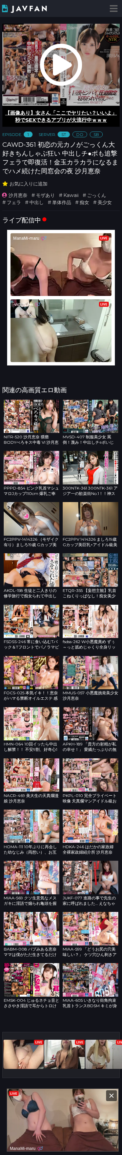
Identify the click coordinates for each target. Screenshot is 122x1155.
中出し (36, 202)
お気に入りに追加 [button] (28, 184)
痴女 (84, 202)
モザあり (45, 195)
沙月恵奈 (17, 195)
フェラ (14, 202)
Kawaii (71, 195)
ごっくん (96, 195)
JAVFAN (30, 8)
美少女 (105, 202)
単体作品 (61, 202)
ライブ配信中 (21, 220)
